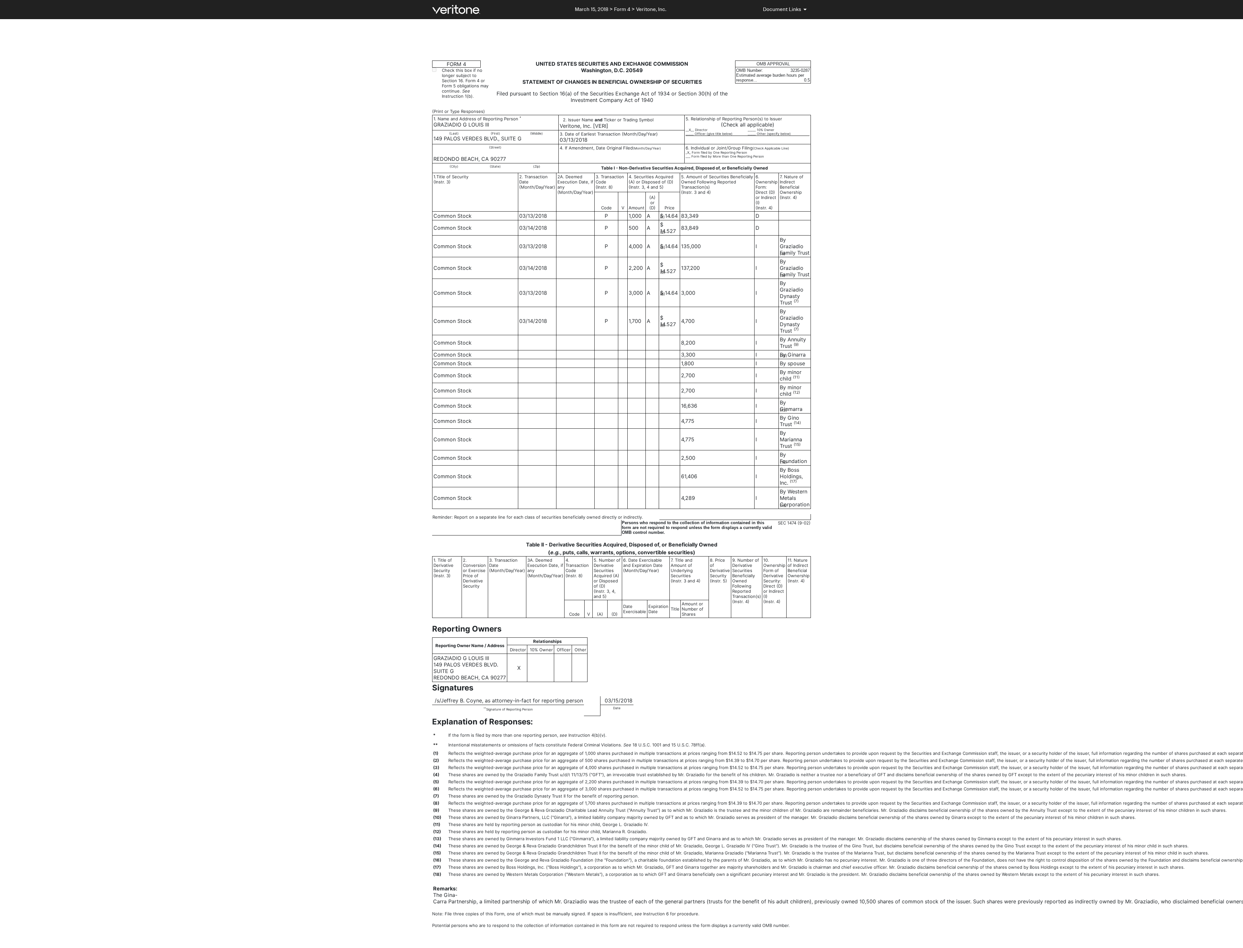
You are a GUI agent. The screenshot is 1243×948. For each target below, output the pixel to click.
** (485, 708)
